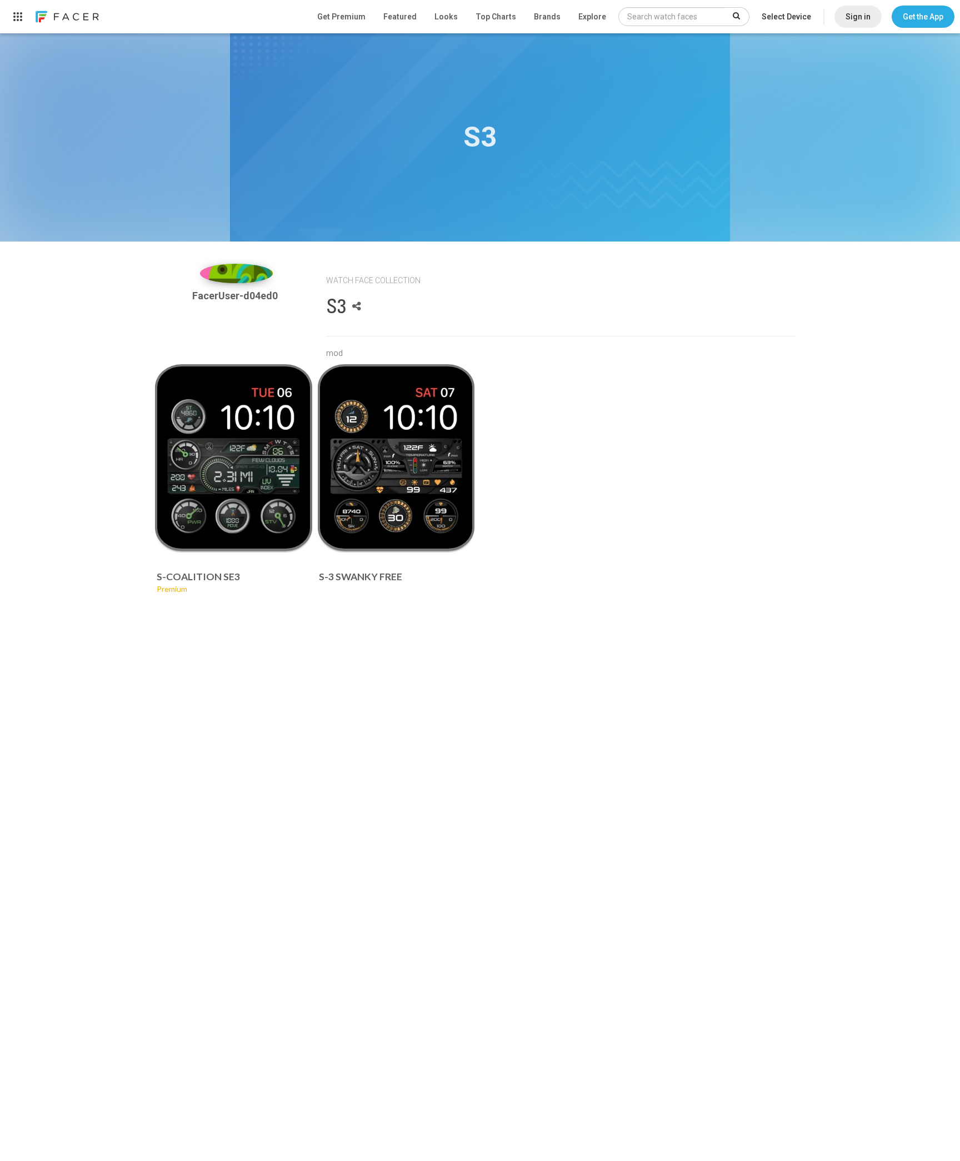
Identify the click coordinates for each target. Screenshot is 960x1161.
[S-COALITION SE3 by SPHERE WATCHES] (233, 457)
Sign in (858, 16)
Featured (400, 16)
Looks (446, 16)
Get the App (923, 16)
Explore (592, 16)
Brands (547, 16)
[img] (236, 273)
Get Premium (341, 16)
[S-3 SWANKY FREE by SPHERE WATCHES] (396, 457)
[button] (923, 16)
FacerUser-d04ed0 (236, 295)
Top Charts (496, 16)
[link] (66, 17)
